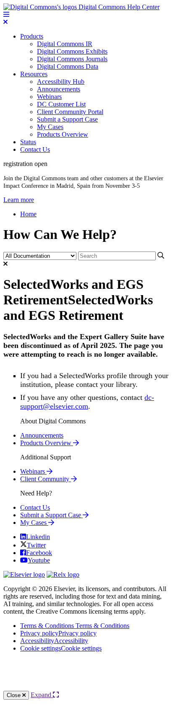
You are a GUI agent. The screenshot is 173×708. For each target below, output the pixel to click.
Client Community (45, 478)
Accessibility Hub (60, 81)
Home (28, 214)
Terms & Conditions (74, 625)
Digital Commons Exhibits (72, 51)
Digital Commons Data (67, 66)
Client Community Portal (70, 111)
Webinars (49, 96)
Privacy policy (58, 633)
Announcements (58, 89)
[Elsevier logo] (24, 574)
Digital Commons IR (64, 43)
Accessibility (54, 640)
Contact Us (35, 149)
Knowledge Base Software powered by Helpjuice (86, 675)
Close (14, 695)
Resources (33, 74)
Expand (42, 694)
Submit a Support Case (67, 119)
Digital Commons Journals (72, 58)
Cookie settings (61, 648)
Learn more (18, 199)
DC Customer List (61, 104)
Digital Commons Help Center (118, 6)
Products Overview (62, 134)
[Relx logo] (63, 574)
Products (31, 36)
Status (28, 141)
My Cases (50, 126)
